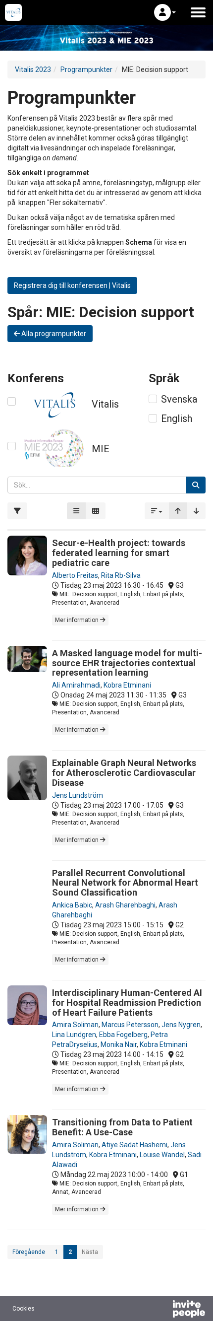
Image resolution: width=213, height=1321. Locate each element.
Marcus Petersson (130, 1025)
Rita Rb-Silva (121, 575)
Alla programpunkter (53, 334)
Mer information (77, 620)
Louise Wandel (162, 1155)
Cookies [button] (23, 1308)
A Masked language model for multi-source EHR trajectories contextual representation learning (127, 663)
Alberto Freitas (75, 575)
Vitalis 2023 (33, 69)
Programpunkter (86, 69)
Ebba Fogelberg (123, 1035)
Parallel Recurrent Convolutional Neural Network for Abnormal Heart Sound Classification (125, 883)
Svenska (179, 399)
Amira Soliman (75, 1025)
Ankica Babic (72, 905)
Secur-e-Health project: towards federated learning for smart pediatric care (118, 553)
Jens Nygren (181, 1025)
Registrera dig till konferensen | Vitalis (72, 285)
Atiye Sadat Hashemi (134, 1145)
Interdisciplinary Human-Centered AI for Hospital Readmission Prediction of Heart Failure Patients (127, 1002)
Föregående (28, 1252)
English (176, 418)
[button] (165, 12)
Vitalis (105, 404)
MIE (100, 449)
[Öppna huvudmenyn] (198, 12)
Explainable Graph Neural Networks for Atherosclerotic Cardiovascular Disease (124, 773)
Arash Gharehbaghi (125, 905)
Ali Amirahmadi (76, 685)
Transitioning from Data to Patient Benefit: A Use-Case (122, 1127)
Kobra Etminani (127, 685)
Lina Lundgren (74, 1035)
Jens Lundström (77, 795)
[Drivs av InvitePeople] (163, 1310)
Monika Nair (119, 1044)
